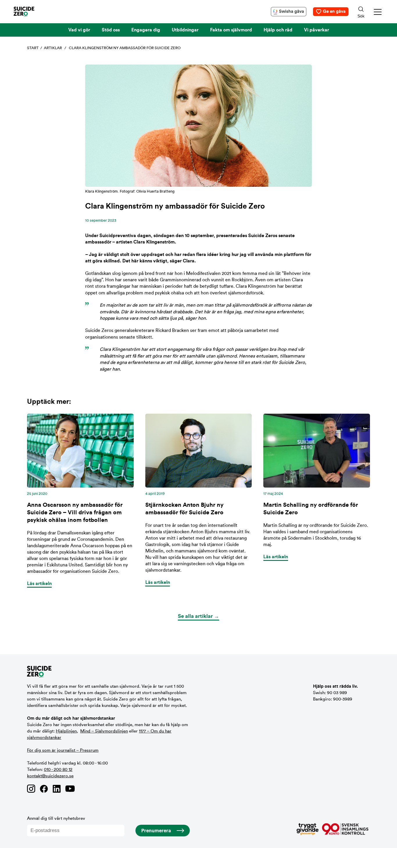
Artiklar (53, 48)
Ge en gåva (334, 11)
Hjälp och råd (278, 30)
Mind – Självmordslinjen (104, 731)
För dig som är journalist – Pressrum (63, 750)
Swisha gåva (291, 11)
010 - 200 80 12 (58, 769)
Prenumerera (156, 830)
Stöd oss (111, 30)
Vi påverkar (316, 30)
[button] (378, 11)
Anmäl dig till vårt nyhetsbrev (56, 818)
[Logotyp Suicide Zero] (32, 12)
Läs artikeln (39, 583)
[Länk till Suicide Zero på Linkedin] (57, 789)
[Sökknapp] (361, 11)
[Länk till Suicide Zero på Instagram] (31, 789)
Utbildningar (185, 30)
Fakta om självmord (231, 30)
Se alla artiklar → (198, 616)
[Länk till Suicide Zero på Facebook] (44, 789)
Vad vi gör (79, 30)
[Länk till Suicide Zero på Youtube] (70, 788)
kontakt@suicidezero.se (50, 776)
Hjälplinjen (66, 731)
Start (33, 48)
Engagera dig (145, 30)
